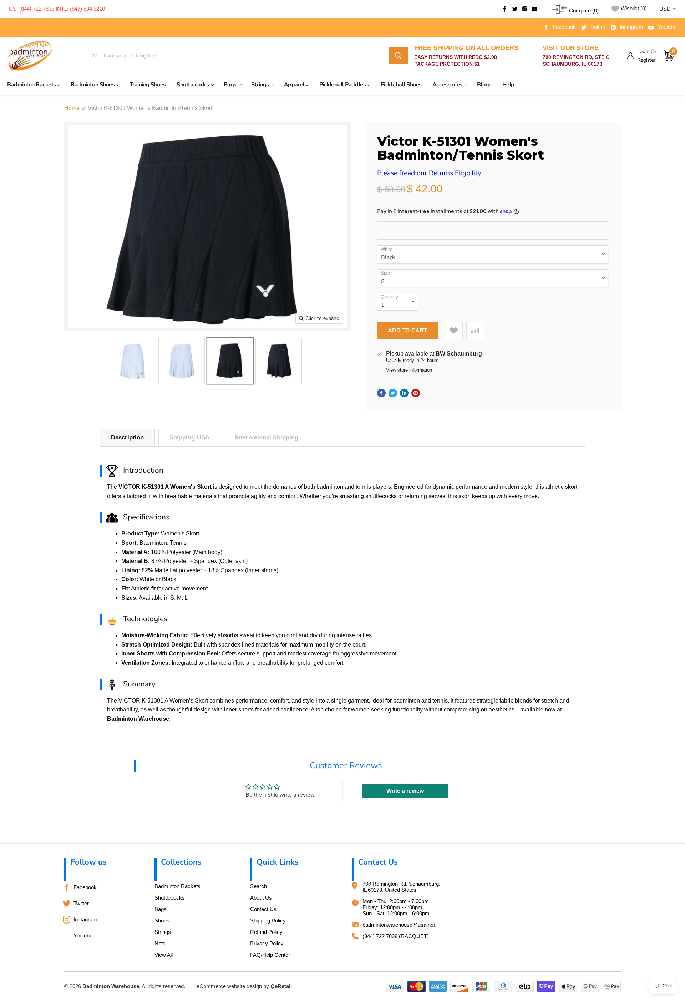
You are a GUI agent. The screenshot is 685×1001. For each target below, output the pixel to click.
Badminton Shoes (93, 85)
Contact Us (263, 909)
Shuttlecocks (193, 85)
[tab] (127, 437)
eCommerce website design (229, 986)
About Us (261, 898)
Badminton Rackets (32, 85)
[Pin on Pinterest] (415, 393)
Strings (260, 85)
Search (258, 886)
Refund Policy (266, 932)
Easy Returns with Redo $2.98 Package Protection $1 (466, 55)
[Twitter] (515, 9)
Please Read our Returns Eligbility (429, 173)
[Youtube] (535, 9)
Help (508, 85)
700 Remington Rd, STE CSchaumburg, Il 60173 (576, 55)
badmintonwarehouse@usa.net (398, 925)
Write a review (405, 791)
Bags (231, 85)
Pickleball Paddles (343, 85)
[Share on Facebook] (381, 393)
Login (643, 51)
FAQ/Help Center (270, 955)
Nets (160, 943)
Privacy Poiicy (267, 943)
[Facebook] (505, 9)
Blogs (484, 85)
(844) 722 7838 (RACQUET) (395, 936)
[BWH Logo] (29, 56)
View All (163, 955)
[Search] (398, 55)
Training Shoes (148, 85)
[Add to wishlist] (454, 330)
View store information (409, 370)
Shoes (161, 920)
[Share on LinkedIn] (404, 393)
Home (72, 108)
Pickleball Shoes (401, 85)
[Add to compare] (475, 330)
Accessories (447, 85)
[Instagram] (525, 9)
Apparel (295, 85)
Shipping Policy (268, 920)
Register (646, 60)
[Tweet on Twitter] (393, 393)
